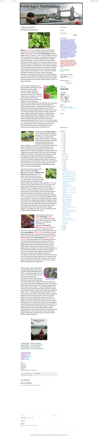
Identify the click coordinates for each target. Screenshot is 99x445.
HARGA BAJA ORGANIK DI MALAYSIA (69, 207)
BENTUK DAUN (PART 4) (67, 196)
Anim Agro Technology (40, 6)
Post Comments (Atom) (30, 417)
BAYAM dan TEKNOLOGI (66, 185)
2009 (62, 230)
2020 (62, 142)
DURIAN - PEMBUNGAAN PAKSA (68, 179)
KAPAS (63, 216)
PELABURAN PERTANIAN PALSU (68, 171)
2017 (62, 147)
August (63, 161)
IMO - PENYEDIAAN (66, 213)
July (63, 162)
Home (39, 415)
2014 (62, 151)
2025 (62, 134)
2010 (62, 228)
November (64, 156)
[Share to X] (36, 373)
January (64, 223)
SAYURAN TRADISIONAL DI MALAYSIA (69, 210)
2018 (62, 145)
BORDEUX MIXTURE (66, 215)
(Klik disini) (28, 353)
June (63, 164)
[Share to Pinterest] (39, 373)
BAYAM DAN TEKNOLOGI (28, 375)
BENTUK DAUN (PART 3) (67, 197)
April (63, 167)
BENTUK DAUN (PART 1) (67, 200)
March (63, 168)
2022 (62, 139)
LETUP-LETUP (65, 208)
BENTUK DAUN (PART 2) (67, 199)
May (63, 165)
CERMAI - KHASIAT (66, 183)
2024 (62, 136)
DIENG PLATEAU (65, 170)
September (64, 159)
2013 (62, 153)
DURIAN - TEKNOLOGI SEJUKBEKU (69, 178)
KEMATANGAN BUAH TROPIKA (68, 176)
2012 (62, 225)
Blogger (67, 435)
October (64, 157)
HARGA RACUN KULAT (66, 205)
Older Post (55, 415)
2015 (62, 150)
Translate (69, 77)
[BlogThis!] (35, 373)
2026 (62, 132)
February (64, 221)
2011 (62, 226)
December (64, 154)
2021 (62, 140)
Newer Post (23, 415)
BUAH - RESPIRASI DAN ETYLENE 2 (69, 173)
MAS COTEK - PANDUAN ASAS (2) (68, 219)
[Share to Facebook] (38, 373)
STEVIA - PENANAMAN (66, 218)
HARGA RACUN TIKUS (66, 204)
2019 (62, 143)
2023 (62, 137)
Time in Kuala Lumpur (69, 83)
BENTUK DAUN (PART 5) (67, 194)
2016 (62, 148)
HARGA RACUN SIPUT (66, 202)
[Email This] (34, 373)
